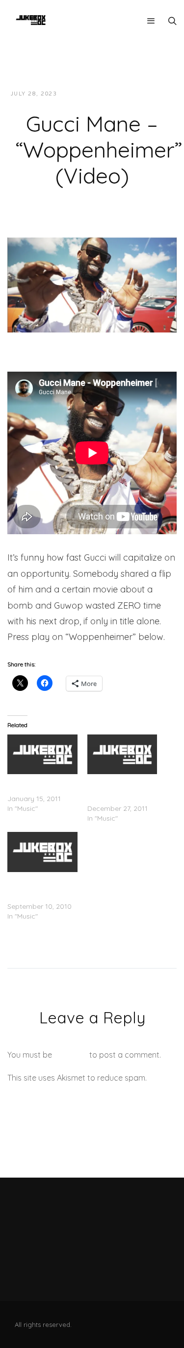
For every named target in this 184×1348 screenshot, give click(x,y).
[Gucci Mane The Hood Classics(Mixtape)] (122, 754)
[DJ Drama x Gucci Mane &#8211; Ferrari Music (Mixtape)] (42, 852)
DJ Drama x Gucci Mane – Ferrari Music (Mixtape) (40, 887)
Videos (153, 94)
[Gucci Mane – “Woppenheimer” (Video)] (92, 284)
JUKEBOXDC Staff (98, 94)
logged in (70, 1055)
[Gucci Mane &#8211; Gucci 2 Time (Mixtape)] (42, 754)
